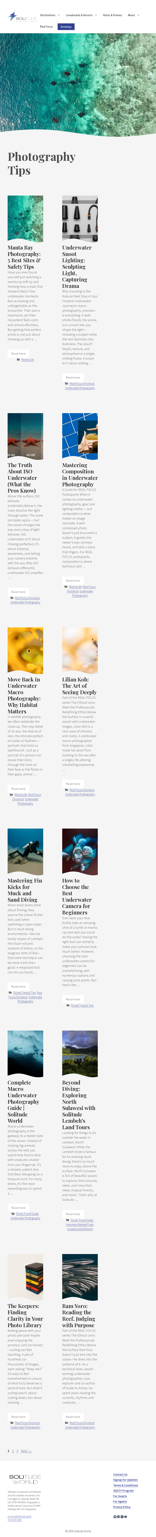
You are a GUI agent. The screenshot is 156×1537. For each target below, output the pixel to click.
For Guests (120, 1496)
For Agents (120, 1501)
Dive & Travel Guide (27, 1213)
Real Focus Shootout (82, 383)
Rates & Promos (112, 15)
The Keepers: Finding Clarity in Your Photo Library (25, 1315)
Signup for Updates (125, 1480)
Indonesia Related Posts (79, 1224)
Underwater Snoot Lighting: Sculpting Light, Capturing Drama (77, 266)
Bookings (66, 27)
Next (26, 1451)
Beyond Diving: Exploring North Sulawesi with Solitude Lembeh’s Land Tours (78, 1105)
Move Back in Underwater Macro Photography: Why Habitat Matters (24, 695)
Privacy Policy (122, 1507)
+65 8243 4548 (14, 1519)
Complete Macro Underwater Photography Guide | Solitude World (23, 1101)
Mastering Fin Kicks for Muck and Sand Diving (25, 890)
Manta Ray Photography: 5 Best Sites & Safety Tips (24, 257)
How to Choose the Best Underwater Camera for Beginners (77, 896)
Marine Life (27, 359)
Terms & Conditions (125, 1485)
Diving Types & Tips (25, 992)
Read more (18, 353)
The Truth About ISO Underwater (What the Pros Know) (22, 477)
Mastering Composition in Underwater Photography (80, 474)
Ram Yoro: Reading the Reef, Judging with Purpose (78, 1315)
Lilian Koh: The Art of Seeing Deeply (79, 686)
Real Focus (46, 26)
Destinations (47, 15)
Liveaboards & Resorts (79, 15)
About (131, 15)
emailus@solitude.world (19, 1516)
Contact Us (120, 1474)
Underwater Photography (80, 388)
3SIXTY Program (123, 1490)
